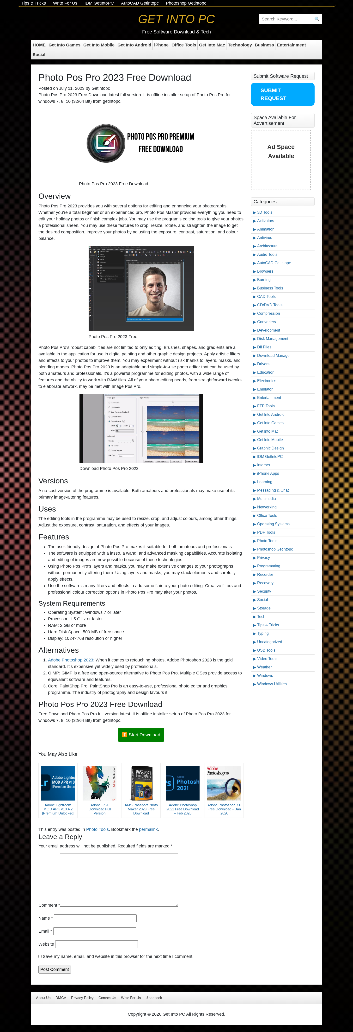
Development (268, 330)
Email (45, 931)
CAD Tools (266, 297)
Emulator (265, 389)
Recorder (265, 574)
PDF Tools (266, 532)
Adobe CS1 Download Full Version (100, 809)
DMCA (60, 998)
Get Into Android (134, 45)
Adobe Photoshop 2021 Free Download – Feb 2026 (182, 809)
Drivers (263, 364)
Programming (268, 566)
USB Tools (266, 650)
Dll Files (264, 347)
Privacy (263, 558)
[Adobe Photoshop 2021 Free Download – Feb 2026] (183, 783)
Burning (264, 280)
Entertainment (291, 45)
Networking (267, 507)
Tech (261, 617)
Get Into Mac (212, 45)
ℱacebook (154, 998)
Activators (265, 221)
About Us (43, 998)
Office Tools (183, 45)
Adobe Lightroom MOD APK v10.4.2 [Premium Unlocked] (58, 809)
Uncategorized (269, 642)
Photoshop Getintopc (186, 3)
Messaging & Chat (273, 490)
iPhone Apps (268, 473)
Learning (264, 482)
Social (39, 54)
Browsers (265, 271)
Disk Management (272, 339)
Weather (264, 667)
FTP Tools (266, 406)
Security (264, 591)
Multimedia (266, 499)
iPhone (161, 45)
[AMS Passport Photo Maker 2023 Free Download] (141, 783)
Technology (240, 45)
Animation (265, 229)
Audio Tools (267, 254)
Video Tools (267, 659)
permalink (148, 829)
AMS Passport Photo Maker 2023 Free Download (141, 809)
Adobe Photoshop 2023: (71, 660)
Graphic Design (270, 448)
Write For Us (65, 3)
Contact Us (107, 998)
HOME (39, 45)
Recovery (265, 583)
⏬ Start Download (141, 734)
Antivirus (264, 238)
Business (264, 45)
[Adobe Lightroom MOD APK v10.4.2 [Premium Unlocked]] (58, 783)
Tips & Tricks (33, 3)
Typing (263, 633)
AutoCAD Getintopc (140, 3)
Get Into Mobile (99, 45)
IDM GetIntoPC (99, 3)
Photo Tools (97, 829)
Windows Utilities (272, 684)
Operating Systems (273, 524)
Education (265, 372)
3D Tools (264, 212)
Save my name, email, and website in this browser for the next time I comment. (118, 956)
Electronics (266, 381)
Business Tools (270, 288)
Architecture (267, 246)
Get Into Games (64, 45)
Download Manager (274, 355)
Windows (265, 675)
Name (45, 918)
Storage (264, 608)
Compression (268, 313)
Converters (266, 322)
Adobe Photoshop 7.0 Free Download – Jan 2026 (224, 809)
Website (46, 944)
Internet (263, 465)
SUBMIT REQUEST (273, 94)
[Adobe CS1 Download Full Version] (99, 783)
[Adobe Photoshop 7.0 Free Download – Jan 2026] (224, 783)
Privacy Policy (82, 998)
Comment (49, 905)
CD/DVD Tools (269, 305)
